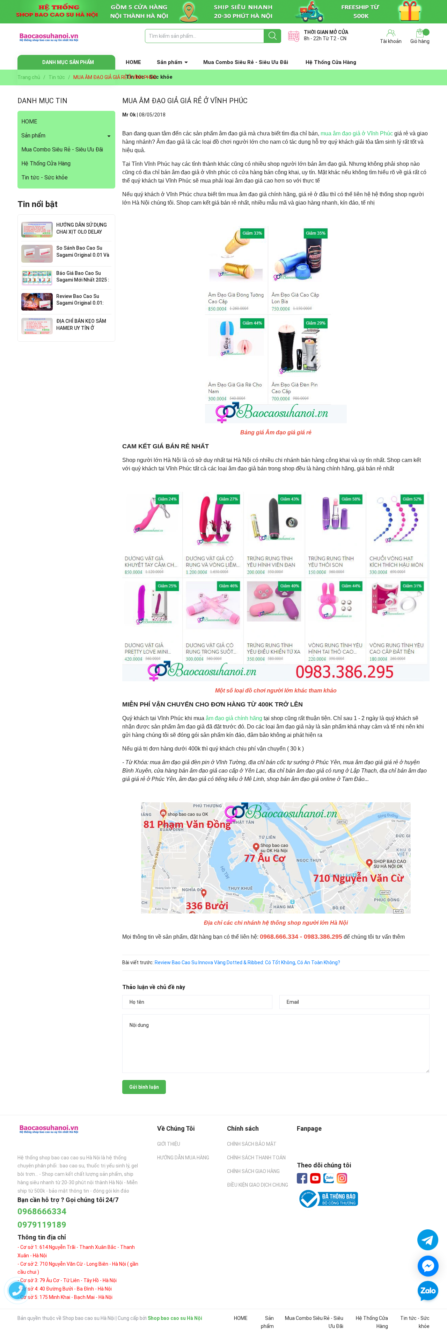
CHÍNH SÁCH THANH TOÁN (256, 1157)
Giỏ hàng (420, 41)
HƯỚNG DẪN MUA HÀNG (183, 1157)
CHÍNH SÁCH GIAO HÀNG (253, 1171)
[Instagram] (342, 1178)
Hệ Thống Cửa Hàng (331, 62)
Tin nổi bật (37, 204)
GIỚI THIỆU (168, 1144)
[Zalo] (328, 1178)
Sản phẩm (169, 62)
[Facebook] (302, 1178)
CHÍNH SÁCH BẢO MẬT (252, 1144)
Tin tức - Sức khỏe (44, 177)
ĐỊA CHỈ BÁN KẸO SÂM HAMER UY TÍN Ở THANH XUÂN (81, 327)
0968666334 (41, 1211)
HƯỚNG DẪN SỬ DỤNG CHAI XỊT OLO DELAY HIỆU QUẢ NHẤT (81, 231)
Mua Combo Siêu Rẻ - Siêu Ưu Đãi (245, 62)
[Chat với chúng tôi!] (428, 1266)
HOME (133, 62)
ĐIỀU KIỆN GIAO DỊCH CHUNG (257, 1185)
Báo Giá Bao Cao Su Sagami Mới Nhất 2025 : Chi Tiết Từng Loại (82, 280)
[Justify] (272, 36)
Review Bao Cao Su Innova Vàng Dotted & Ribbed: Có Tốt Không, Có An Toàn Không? (247, 962)
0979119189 (41, 1225)
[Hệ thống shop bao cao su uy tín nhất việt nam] (223, 11)
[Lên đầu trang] (428, 1311)
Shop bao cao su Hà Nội (175, 1318)
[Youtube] (315, 1178)
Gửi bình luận (144, 1087)
